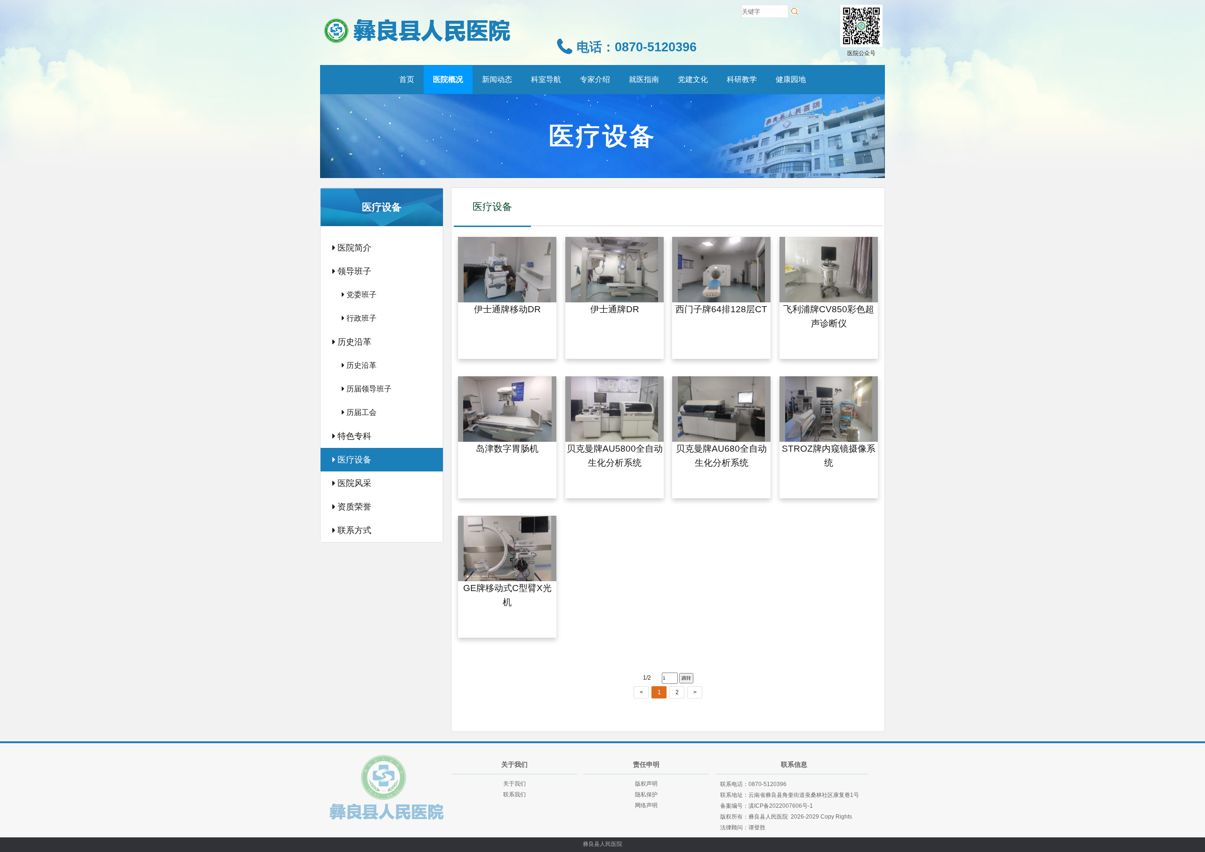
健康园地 (791, 79)
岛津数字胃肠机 (507, 449)
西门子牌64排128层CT (721, 310)
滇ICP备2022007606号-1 (780, 806)
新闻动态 (497, 79)
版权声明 (646, 783)
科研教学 (742, 79)
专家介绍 (595, 79)
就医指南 (644, 79)
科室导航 (546, 79)
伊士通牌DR (614, 310)
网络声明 (646, 805)
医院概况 (448, 79)
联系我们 (514, 794)
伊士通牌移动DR (507, 310)
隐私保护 (646, 794)
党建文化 (693, 79)
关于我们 (514, 783)
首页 (406, 79)
